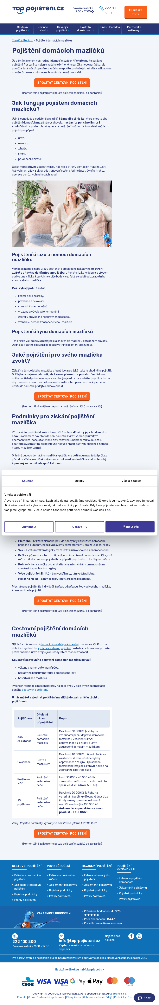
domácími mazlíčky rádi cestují (60, 644)
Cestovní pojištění (22, 29)
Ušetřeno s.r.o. (118, 993)
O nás (103, 27)
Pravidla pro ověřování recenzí (103, 923)
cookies (101, 958)
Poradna (114, 27)
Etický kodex (73, 997)
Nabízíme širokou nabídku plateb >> (79, 969)
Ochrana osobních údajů (97, 997)
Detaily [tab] (79, 480)
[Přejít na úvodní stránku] (38, 10)
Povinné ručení (43, 29)
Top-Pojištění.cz (22, 40)
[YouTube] (140, 936)
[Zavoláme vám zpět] (101, 8)
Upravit (77, 526)
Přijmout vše (130, 526)
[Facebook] (132, 936)
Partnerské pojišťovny (134, 29)
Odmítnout (29, 526)
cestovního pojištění (34, 689)
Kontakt (22, 997)
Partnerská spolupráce (51, 997)
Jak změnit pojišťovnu (63, 885)
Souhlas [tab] (27, 480)
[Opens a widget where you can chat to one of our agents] (144, 998)
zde (107, 510)
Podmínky (120, 997)
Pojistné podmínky (25, 894)
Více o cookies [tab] (131, 480)
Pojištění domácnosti (84, 29)
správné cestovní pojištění (54, 648)
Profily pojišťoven (25, 900)
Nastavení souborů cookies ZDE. (127, 958)
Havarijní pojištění (62, 29)
